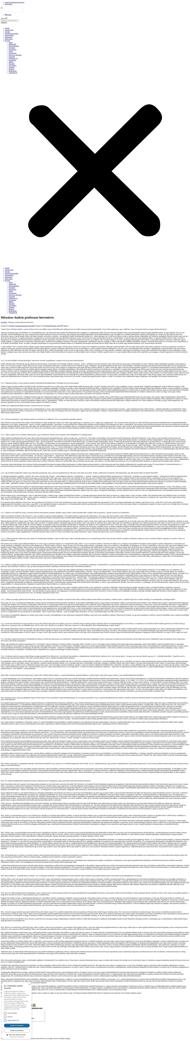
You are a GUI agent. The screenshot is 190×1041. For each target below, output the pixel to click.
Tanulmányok (13, 73)
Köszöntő (12, 57)
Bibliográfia (12, 44)
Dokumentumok (14, 46)
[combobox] (10, 20)
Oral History (13, 65)
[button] (95, 170)
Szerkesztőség (9, 35)
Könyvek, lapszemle (15, 55)
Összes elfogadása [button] (17, 1025)
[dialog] (17, 1010)
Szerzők (7, 32)
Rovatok (7, 41)
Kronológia (12, 60)
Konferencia (12, 53)
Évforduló (12, 48)
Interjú (11, 51)
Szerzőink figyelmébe (11, 33)
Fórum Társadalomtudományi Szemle (21, 326)
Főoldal (7, 28)
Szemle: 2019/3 (56, 326)
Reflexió (11, 69)
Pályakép (11, 67)
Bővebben (17, 1009)
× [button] (29, 984)
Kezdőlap (4, 322)
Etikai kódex (9, 39)
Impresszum (8, 37)
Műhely (11, 62)
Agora (11, 42)
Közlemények (13, 58)
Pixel (68, 1038)
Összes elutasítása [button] (16, 1030)
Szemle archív (9, 30)
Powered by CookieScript (17, 1037)
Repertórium (13, 71)
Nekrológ (12, 64)
